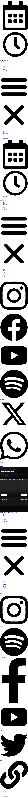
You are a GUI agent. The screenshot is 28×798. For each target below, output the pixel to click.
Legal (4, 69)
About (4, 64)
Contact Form (5, 70)
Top (3, 515)
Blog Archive (5, 66)
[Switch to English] (5, 791)
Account (4, 519)
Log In (4, 68)
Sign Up (4, 67)
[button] (14, 100)
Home (4, 63)
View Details (4, 495)
